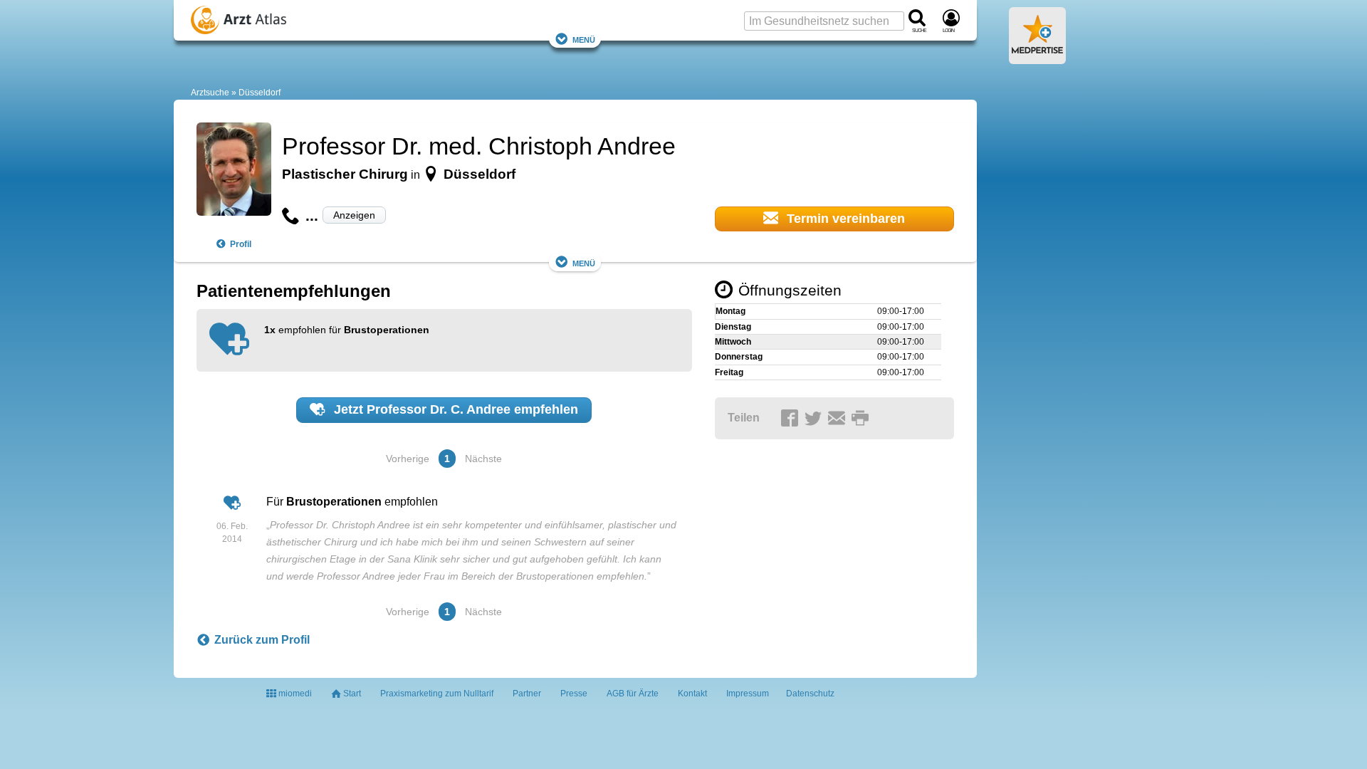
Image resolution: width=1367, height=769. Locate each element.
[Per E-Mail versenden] (838, 419)
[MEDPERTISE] (1037, 58)
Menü (583, 39)
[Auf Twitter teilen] (815, 419)
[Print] (862, 419)
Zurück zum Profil (262, 640)
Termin (844, 218)
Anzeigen (354, 215)
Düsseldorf (260, 93)
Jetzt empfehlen (454, 409)
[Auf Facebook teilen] (791, 419)
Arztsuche (210, 93)
